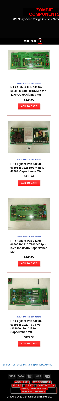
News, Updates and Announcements (34, 390)
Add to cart (29, 106)
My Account (41, 382)
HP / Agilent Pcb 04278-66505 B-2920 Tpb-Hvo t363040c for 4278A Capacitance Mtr (26, 327)
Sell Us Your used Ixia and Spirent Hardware (27, 364)
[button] (18, 41)
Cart (29, 385)
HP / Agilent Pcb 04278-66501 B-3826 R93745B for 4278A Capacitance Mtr (28, 167)
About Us (21, 382)
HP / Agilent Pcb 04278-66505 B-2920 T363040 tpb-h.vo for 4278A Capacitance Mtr (28, 246)
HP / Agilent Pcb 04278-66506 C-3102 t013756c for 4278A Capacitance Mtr (28, 91)
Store (16, 385)
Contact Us (45, 385)
